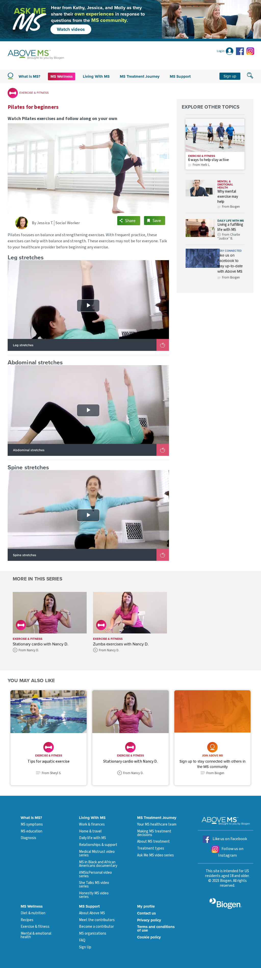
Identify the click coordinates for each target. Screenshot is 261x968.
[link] (203, 258)
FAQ (82, 940)
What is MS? (29, 76)
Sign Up (85, 947)
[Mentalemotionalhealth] (200, 194)
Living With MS (92, 817)
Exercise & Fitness (34, 92)
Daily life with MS (230, 220)
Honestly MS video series (94, 895)
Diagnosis (28, 838)
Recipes (27, 920)
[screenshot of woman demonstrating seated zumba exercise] (130, 612)
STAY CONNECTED (229, 251)
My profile (146, 906)
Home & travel (90, 831)
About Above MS (92, 913)
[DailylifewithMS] (200, 230)
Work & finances (92, 824)
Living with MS (96, 76)
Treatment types (150, 848)
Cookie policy (149, 937)
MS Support (180, 76)
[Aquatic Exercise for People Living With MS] (48, 711)
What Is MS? (31, 817)
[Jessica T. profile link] (23, 223)
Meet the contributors (97, 920)
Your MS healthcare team (156, 824)
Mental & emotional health (225, 184)
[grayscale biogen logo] (226, 903)
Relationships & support (98, 844)
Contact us (146, 913)
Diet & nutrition (33, 913)
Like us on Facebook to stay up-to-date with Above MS (230, 263)
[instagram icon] (250, 51)
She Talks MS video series (94, 884)
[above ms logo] (36, 54)
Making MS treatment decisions (154, 833)
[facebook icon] (240, 51)
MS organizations (92, 933)
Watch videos (71, 29)
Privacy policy (149, 920)
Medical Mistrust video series (97, 853)
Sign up (230, 76)
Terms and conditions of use (156, 928)
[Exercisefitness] (215, 135)
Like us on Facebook (230, 839)
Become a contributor (96, 926)
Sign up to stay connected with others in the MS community (212, 764)
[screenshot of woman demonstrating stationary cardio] (50, 612)
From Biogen (231, 277)
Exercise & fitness (201, 155)
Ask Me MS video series (155, 855)
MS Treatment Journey (140, 76)
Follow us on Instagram (230, 852)
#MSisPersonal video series (95, 874)
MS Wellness (61, 76)
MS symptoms (32, 824)
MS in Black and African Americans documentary (98, 863)
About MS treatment (153, 841)
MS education (31, 831)
